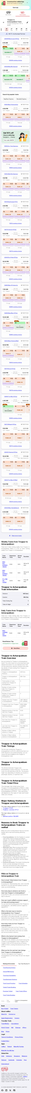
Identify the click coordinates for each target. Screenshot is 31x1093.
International (5, 1064)
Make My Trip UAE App (7, 1050)
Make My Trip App (19, 1046)
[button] (28, 2)
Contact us (12, 1014)
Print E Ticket (5, 1027)
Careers (17, 1018)
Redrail (10, 1046)
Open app (15, 7)
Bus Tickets (4, 1008)
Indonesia (9, 1056)
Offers (24, 1027)
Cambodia (11, 1060)
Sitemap (17, 1027)
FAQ (12, 1027)
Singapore (17, 1056)
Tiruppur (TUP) (8, 808)
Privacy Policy (19, 1037)
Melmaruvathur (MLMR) (10, 816)
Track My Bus (5, 1023)
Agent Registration (7, 1018)
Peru (25, 1060)
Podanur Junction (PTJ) (11, 810)
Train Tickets (14, 1008)
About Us (4, 1014)
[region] (15, 50)
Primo (7, 1031)
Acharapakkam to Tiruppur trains (10, 643)
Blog (2, 1031)
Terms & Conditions (7, 1037)
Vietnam (3, 1060)
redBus (3, 1046)
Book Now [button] (17, 648)
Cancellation (15, 1023)
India (2, 1056)
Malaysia (24, 1056)
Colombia (19, 1060)
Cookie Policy (5, 1041)
